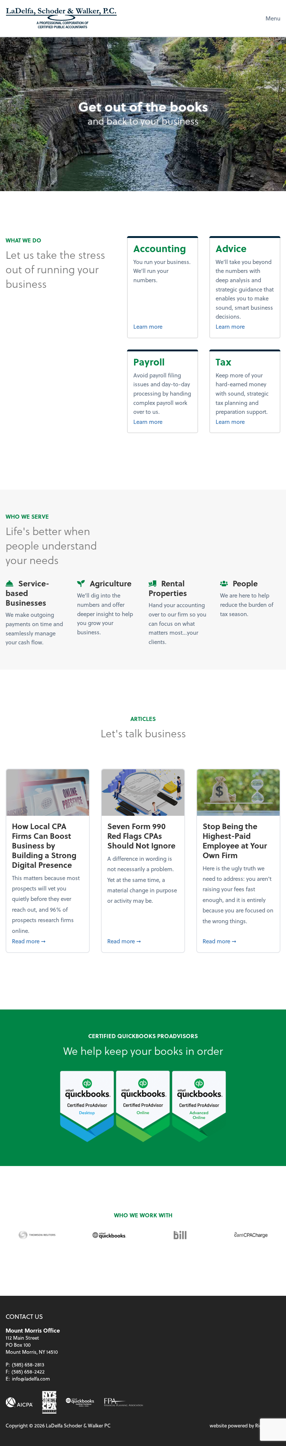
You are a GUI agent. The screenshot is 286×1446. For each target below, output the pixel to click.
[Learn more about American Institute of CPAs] (19, 1402)
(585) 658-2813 (28, 1364)
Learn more (162, 326)
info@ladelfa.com (31, 1378)
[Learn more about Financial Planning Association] (123, 1402)
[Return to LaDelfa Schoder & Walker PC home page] (61, 18)
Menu (273, 18)
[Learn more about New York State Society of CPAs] (49, 1402)
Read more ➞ (47, 941)
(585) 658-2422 (28, 1371)
